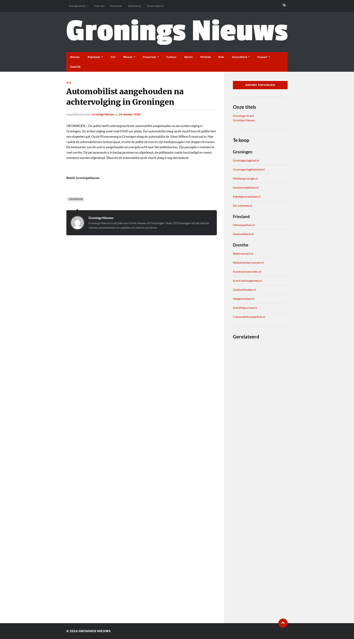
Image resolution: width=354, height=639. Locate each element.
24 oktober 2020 (129, 114)
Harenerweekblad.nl (245, 187)
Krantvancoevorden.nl (247, 271)
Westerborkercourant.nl (248, 262)
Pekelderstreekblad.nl (247, 196)
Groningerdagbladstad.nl (249, 169)
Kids (221, 56)
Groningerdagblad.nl (246, 160)
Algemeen (94, 56)
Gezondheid (239, 56)
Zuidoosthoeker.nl (244, 289)
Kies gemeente (77, 5)
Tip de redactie (155, 5)
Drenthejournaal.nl (245, 307)
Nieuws (75, 56)
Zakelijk (75, 66)
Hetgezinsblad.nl (243, 298)
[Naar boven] (283, 623)
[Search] (284, 5)
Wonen (128, 56)
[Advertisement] (141, 259)
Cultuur (171, 56)
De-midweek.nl (242, 205)
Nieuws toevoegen (260, 85)
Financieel (149, 56)
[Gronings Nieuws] (177, 32)
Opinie (188, 56)
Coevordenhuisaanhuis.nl (249, 316)
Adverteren (134, 5)
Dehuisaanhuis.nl (244, 225)
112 (113, 56)
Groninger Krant (243, 115)
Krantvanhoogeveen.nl (247, 280)
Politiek (206, 56)
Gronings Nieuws (103, 114)
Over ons (99, 5)
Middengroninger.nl (245, 178)
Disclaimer (116, 5)
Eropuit (262, 56)
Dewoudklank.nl (243, 234)
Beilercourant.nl (243, 253)
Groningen (76, 199)
